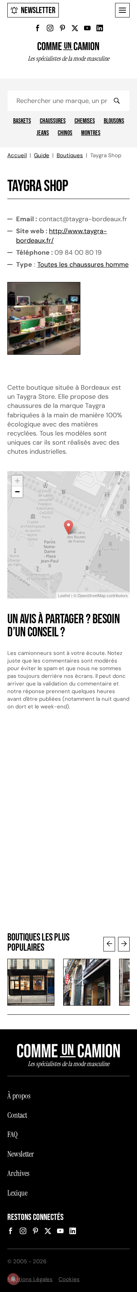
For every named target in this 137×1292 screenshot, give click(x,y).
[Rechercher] (116, 100)
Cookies (69, 1279)
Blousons (114, 121)
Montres (90, 133)
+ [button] (17, 480)
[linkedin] (99, 28)
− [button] (17, 491)
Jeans (43, 133)
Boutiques (70, 155)
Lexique (17, 1193)
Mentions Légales (30, 1279)
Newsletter (38, 10)
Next (124, 944)
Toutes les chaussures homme (83, 264)
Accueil (17, 155)
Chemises (85, 121)
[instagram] (50, 28)
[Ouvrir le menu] (122, 10)
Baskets (22, 121)
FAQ (12, 1134)
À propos (18, 1096)
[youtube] (87, 28)
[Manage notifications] (13, 1279)
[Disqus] (68, 825)
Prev (109, 944)
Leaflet (64, 595)
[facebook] (37, 28)
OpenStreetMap (91, 595)
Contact (17, 1115)
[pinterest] (62, 28)
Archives (18, 1173)
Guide (41, 155)
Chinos (65, 133)
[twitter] (75, 28)
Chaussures (53, 121)
